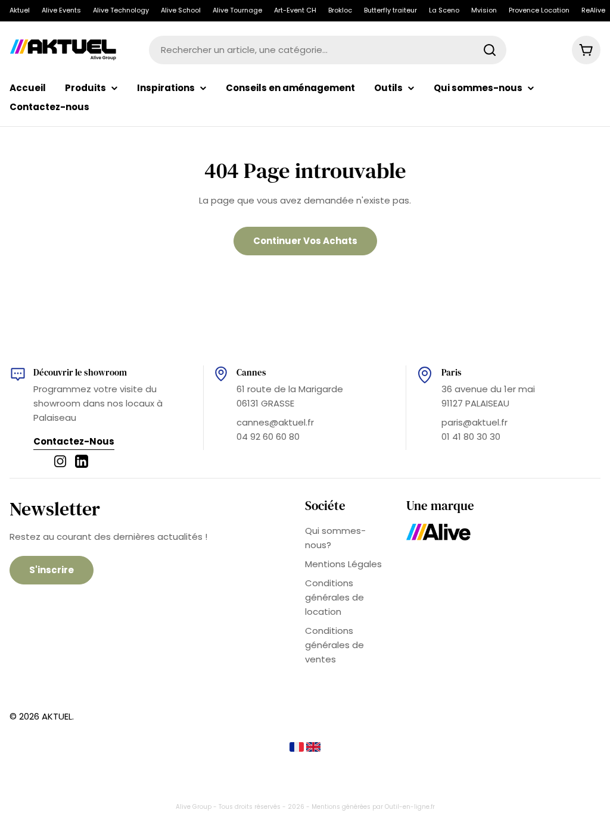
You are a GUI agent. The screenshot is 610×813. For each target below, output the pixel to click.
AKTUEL (57, 716)
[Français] (298, 748)
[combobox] (327, 50)
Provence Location (539, 10)
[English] (313, 748)
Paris (451, 372)
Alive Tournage (237, 10)
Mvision (484, 10)
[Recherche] (490, 50)
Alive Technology (121, 10)
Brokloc (340, 10)
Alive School (181, 10)
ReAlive (593, 10)
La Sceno (444, 10)
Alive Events (61, 10)
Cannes (251, 372)
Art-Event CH (295, 10)
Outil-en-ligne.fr (410, 806)
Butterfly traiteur (390, 10)
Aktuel (20, 10)
